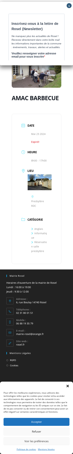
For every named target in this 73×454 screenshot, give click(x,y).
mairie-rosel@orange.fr (30, 334)
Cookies (14, 365)
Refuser (36, 431)
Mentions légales (46, 449)
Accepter (36, 422)
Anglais (38, 229)
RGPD (13, 360)
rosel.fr (20, 344)
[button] (67, 386)
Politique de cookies (26, 449)
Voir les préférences (36, 441)
